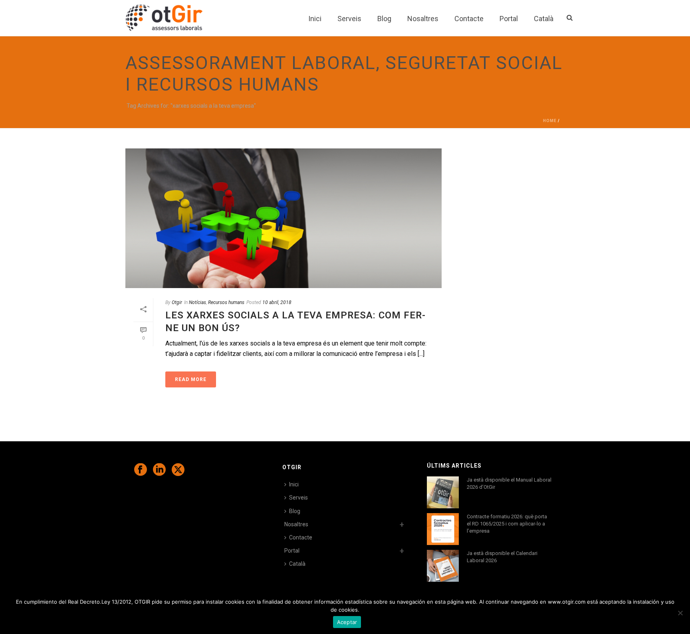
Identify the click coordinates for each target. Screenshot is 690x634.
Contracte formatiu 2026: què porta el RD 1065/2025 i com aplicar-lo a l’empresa (507, 524)
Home (550, 121)
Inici (314, 18)
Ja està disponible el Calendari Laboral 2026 (502, 556)
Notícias (197, 302)
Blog (384, 18)
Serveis (349, 18)
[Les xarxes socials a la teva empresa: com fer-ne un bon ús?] (283, 218)
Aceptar (347, 622)
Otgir (177, 302)
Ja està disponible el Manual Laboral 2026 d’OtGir (509, 483)
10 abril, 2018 (276, 302)
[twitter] (178, 470)
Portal (509, 18)
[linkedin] (159, 470)
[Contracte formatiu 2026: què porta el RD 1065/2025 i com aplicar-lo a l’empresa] (443, 529)
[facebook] (140, 470)
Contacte (469, 18)
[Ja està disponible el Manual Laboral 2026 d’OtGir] (443, 492)
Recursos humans (226, 302)
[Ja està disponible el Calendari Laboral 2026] (443, 566)
